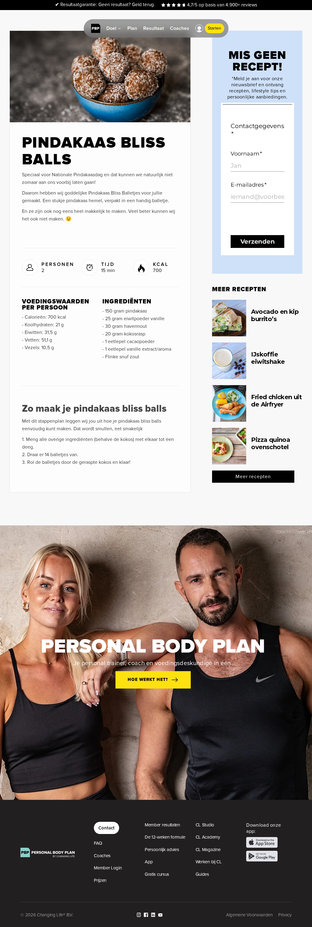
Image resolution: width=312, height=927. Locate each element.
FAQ (98, 843)
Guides (202, 874)
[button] (199, 28)
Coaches (102, 856)
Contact (106, 828)
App (149, 862)
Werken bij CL (209, 862)
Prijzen (100, 880)
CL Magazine (208, 849)
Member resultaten (162, 825)
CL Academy (208, 837)
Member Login (108, 868)
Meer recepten (253, 477)
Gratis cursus (157, 874)
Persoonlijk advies (162, 849)
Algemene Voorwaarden (249, 915)
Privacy (285, 915)
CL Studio (205, 825)
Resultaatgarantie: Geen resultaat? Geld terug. (105, 5)
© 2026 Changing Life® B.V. (46, 915)
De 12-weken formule (165, 837)
